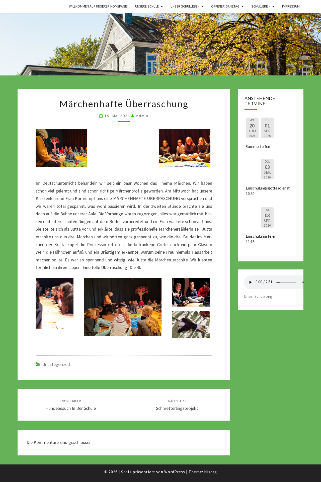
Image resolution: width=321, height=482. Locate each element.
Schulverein (261, 6)
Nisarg (210, 471)
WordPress (174, 471)
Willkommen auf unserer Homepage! (98, 6)
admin (142, 116)
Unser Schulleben (185, 6)
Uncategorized (56, 364)
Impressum (291, 6)
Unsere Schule (147, 6)
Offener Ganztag (225, 6)
